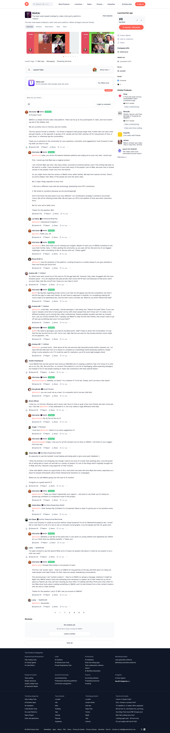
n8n (56, 702)
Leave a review (69, 634)
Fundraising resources (92, 681)
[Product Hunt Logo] (27, 4)
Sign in (141, 4)
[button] (65, 27)
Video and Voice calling (133, 128)
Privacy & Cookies (79, 729)
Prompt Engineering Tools (63, 665)
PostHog (58, 709)
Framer (87, 712)
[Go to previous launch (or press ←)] (137, 20)
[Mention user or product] (29, 104)
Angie (34, 427)
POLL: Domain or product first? (126, 702)
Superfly (126, 133)
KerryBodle (36, 389)
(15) (38, 213)
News (89, 4)
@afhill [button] (34, 293)
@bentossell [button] (36, 155)
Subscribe (128, 4)
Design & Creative (31, 675)
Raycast (57, 718)
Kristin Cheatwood (36, 361)
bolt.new (88, 705)
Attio (56, 705)
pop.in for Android (130, 149)
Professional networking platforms (66, 681)
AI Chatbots (59, 660)
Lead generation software (123, 660)
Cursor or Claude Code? (123, 699)
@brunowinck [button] (37, 418)
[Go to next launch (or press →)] (141, 20)
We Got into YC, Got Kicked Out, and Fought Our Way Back (130, 709)
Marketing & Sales (121, 656)
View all (69, 643)
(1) (37, 237)
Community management (63, 683)
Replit (87, 715)
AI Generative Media (31, 686)
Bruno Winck (34, 401)
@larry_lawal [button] (36, 565)
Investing (88, 683)
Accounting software (91, 678)
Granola (57, 715)
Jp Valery (35, 219)
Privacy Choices (91, 729)
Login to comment (104, 104)
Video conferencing (131, 107)
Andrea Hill (33, 273)
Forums (99, 4)
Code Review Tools (31, 709)
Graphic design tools (31, 683)
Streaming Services (64, 61)
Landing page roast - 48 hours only (127, 718)
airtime (126, 140)
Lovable (57, 699)
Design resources (30, 681)
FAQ (64, 729)
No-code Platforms (31, 712)
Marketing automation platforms (125, 662)
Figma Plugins (29, 715)
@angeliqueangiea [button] (39, 442)
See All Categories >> (122, 681)
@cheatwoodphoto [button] (39, 380)
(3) (34, 284)
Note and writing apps (92, 662)
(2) (37, 225)
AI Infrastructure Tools (62, 662)
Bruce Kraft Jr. (37, 259)
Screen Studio (90, 702)
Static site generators (32, 718)
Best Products (64, 4)
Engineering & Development (34, 656)
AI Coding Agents (30, 662)
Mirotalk (126, 112)
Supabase (58, 721)
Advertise (111, 4)
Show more (104, 70)
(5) (34, 410)
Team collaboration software (94, 665)
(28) (35, 147)
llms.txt (108, 729)
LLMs (57, 656)
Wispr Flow (88, 709)
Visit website (107, 16)
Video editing (29, 678)
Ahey (125, 94)
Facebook (123, 80)
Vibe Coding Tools (30, 660)
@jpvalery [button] (35, 234)
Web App (40, 61)
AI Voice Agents (120, 678)
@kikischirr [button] (36, 222)
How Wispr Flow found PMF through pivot (129, 712)
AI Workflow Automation (92, 671)
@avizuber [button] (36, 537)
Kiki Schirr (33, 112)
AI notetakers (89, 660)
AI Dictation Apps (30, 702)
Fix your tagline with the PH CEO (126, 721)
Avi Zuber (32, 519)
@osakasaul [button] (36, 246)
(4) (34, 486)
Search (87, 668)
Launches (78, 4)
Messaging (51, 61)
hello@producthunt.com (127, 729)
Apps (54, 729)
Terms (69, 729)
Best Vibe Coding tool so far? (125, 715)
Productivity (89, 656)
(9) (34, 372)
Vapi (56, 712)
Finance (87, 675)
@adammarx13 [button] (37, 494)
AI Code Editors (30, 665)
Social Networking (61, 678)
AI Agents (118, 675)
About (59, 729)
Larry (31, 548)
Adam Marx (33, 453)
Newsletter (47, 729)
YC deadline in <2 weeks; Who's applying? (129, 705)
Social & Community (61, 675)
